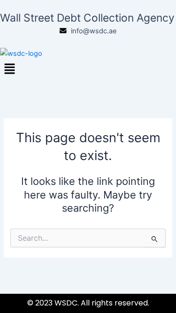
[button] (88, 69)
